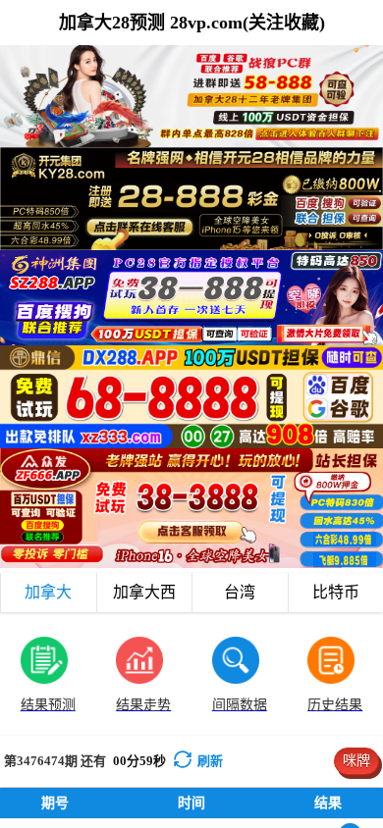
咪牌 (356, 760)
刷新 (210, 760)
